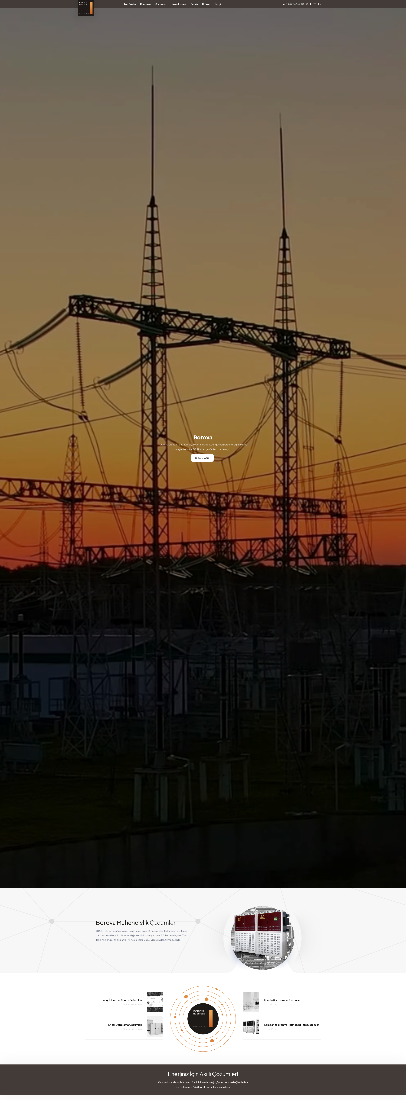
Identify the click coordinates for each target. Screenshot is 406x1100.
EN (319, 4)
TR (314, 4)
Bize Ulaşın (202, 457)
